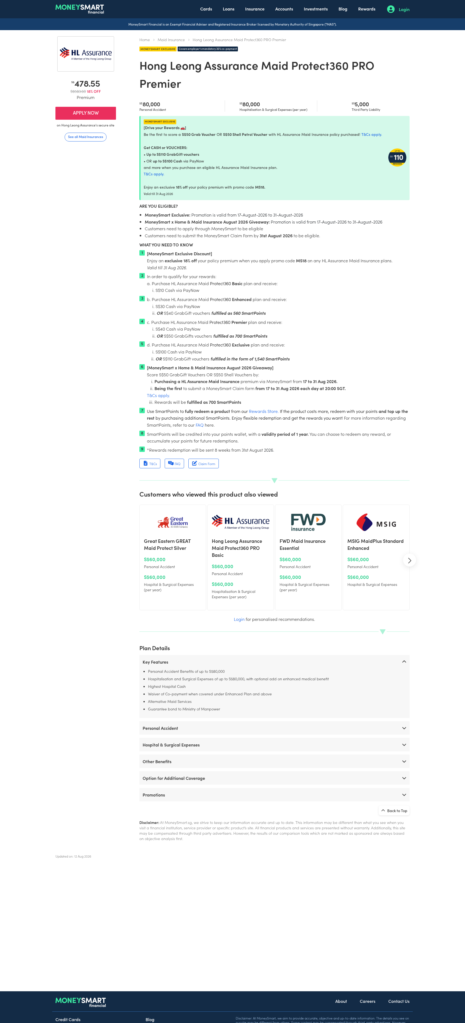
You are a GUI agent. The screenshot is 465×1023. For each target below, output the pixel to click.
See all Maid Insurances (85, 136)
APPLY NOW (86, 112)
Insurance (255, 9)
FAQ (200, 425)
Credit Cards (67, 1019)
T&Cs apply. (371, 134)
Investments (316, 9)
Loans (228, 9)
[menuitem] (206, 9)
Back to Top (396, 810)
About (341, 1001)
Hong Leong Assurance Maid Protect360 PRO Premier (239, 39)
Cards (206, 9)
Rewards (366, 9)
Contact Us (399, 1001)
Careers (367, 1001)
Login (404, 9)
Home (144, 39)
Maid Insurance (171, 39)
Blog (343, 9)
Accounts (284, 9)
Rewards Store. (264, 411)
